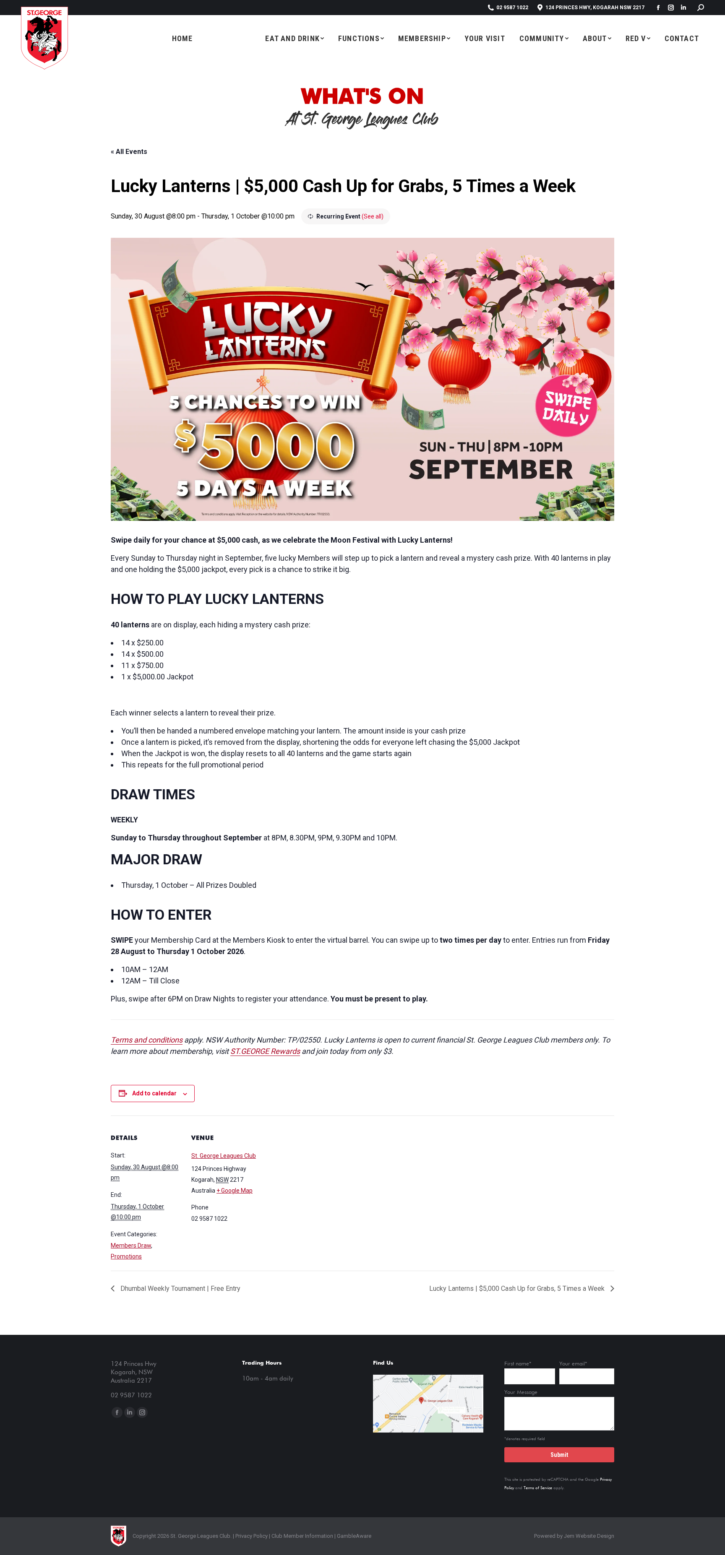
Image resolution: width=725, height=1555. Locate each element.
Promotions (126, 1256)
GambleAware (354, 1536)
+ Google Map (234, 1190)
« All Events (129, 152)
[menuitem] (182, 38)
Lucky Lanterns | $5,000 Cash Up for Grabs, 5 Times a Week (517, 1288)
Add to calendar (154, 1093)
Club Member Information (301, 1536)
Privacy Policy (251, 1536)
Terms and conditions (147, 1039)
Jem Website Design (589, 1536)
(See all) (372, 216)
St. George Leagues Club (223, 1155)
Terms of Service (538, 1488)
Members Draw (131, 1245)
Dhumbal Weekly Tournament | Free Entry (179, 1288)
